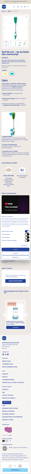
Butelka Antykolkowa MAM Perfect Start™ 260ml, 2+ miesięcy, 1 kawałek (15, 322)
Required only (15, 257)
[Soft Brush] (15, 28)
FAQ (3, 392)
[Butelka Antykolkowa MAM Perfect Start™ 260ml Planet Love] (15, 312)
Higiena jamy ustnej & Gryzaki (13, 382)
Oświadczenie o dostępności (12, 417)
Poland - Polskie (6, 435)
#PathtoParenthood (9, 367)
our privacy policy (6, 226)
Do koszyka (15, 470)
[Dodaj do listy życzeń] (26, 17)
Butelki (5, 377)
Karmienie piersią (8, 379)
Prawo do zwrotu (8, 398)
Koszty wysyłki (7, 395)
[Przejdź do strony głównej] (4, 7)
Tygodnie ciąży (7, 364)
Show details (24, 245)
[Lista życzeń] (18, 7)
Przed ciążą (6, 361)
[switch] (27, 234)
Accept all (15, 249)
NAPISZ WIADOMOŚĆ (15, 281)
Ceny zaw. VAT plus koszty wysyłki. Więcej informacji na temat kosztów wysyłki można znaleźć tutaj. (14, 61)
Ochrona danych (8, 414)
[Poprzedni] (4, 28)
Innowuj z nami (7, 420)
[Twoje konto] (21, 7)
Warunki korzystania (10, 408)
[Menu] (28, 7)
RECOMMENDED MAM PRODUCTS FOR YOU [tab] (16, 292)
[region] (15, 31)
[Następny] (26, 28)
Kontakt (5, 389)
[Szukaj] (14, 7)
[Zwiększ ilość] (20, 466)
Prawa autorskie (8, 411)
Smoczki (5, 374)
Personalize (15, 253)
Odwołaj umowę (6, 402)
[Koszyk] (25, 7)
